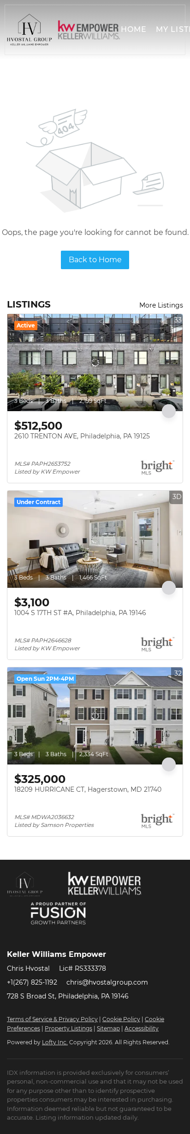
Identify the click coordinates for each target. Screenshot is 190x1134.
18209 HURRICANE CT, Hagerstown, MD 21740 (87, 789)
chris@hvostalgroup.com (107, 982)
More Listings (161, 305)
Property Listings (68, 1028)
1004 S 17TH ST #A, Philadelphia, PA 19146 (80, 613)
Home (134, 29)
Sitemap (108, 1028)
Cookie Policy (121, 1019)
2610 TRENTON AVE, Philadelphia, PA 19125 (82, 436)
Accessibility (142, 1028)
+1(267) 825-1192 (32, 982)
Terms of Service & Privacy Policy (52, 1019)
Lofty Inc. (55, 1042)
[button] (29, 30)
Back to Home (95, 259)
